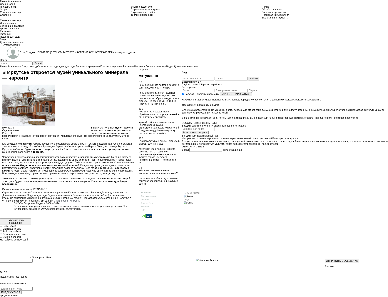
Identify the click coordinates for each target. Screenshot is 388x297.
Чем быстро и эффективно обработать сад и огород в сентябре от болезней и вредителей (159, 114)
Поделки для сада (36, 195)
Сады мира (36, 192)
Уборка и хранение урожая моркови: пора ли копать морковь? (158, 171)
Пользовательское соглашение (100, 198)
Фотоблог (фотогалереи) (110, 195)
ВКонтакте (146, 192)
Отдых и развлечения (59, 195)
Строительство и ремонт (16, 192)
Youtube (145, 206)
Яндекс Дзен (147, 203)
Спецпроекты (61, 200)
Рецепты (95, 192)
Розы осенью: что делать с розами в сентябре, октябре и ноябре (159, 86)
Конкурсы (75, 200)
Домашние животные (14, 195)
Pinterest (145, 199)
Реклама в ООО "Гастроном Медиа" (62, 198)
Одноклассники (148, 196)
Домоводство (109, 192)
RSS (143, 210)
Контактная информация (28, 198)
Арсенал (122, 192)
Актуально (148, 76)
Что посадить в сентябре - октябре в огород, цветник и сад (159, 142)
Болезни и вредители (84, 195)
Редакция (7, 198)
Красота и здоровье (79, 192)
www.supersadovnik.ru (53, 209)
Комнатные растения (55, 192)
